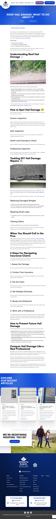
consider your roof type (15, 125)
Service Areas (9, 478)
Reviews (8, 482)
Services (13, 2)
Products (35, 484)
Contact (12, 364)
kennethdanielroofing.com (8, 514)
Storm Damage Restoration (25, 486)
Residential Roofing (24, 478)
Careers (8, 480)
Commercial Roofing (24, 480)
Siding (21, 490)
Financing (35, 478)
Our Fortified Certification (12, 486)
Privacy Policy (46, 514)
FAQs (34, 482)
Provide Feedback (10, 484)
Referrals (35, 480)
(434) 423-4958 (40, 500)
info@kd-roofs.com (26, 471)
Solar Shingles (22, 484)
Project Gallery (36, 490)
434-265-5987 (17, 500)
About (17, 2)
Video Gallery (35, 488)
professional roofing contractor (20, 154)
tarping (25, 105)
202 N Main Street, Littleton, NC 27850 (17, 504)
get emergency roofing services (16, 105)
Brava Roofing (36, 486)
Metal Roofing (22, 482)
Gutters (21, 488)
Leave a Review (27, 2)
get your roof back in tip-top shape (23, 38)
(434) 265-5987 (39, 2)
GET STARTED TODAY (50, 2)
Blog (32, 2)
